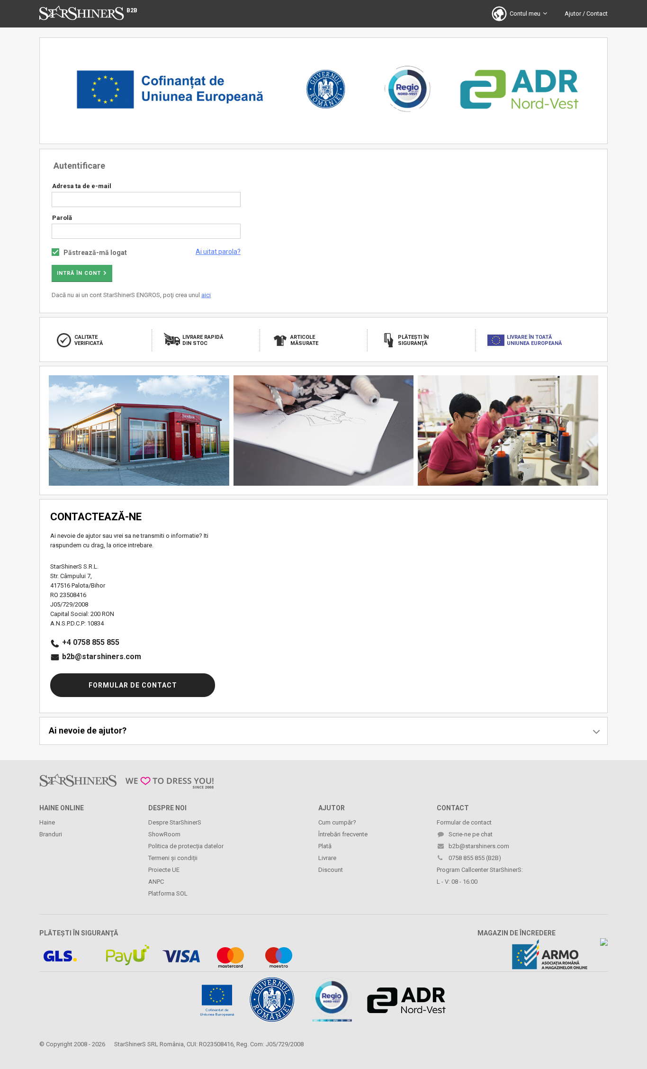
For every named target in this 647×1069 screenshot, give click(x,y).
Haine (47, 822)
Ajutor (573, 13)
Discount (330, 869)
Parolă (62, 217)
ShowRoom (164, 834)
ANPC (156, 881)
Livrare (327, 857)
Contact (597, 13)
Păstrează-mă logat (95, 252)
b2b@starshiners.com (101, 656)
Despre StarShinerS (174, 822)
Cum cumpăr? (337, 822)
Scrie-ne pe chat (471, 834)
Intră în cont (79, 273)
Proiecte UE (164, 869)
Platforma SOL (168, 893)
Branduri (50, 834)
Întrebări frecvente (343, 834)
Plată (325, 846)
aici (206, 295)
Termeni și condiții (173, 857)
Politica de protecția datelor (186, 846)
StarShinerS (130, 1044)
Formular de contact (133, 685)
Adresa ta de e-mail (81, 186)
